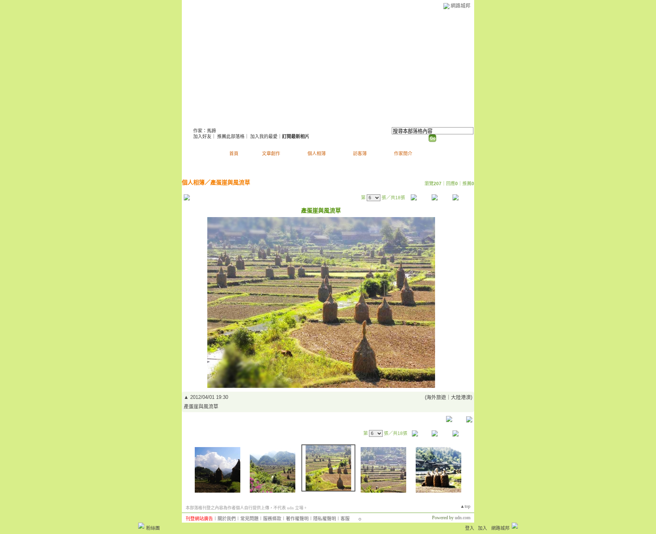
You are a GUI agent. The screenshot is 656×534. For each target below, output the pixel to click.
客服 (345, 518)
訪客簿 (360, 153)
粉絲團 (153, 528)
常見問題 (249, 518)
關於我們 (227, 518)
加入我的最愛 (264, 136)
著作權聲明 (297, 518)
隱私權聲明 (324, 518)
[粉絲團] (141, 526)
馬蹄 (202, 122)
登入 (469, 528)
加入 (482, 528)
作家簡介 (403, 153)
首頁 (233, 153)
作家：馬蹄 (204, 131)
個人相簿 (317, 153)
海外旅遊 (436, 397)
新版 (236, 122)
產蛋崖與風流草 (230, 182)
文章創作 (271, 153)
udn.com (462, 517)
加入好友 (202, 136)
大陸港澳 (461, 397)
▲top (465, 506)
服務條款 (272, 518)
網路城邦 (460, 5)
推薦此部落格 (230, 136)
